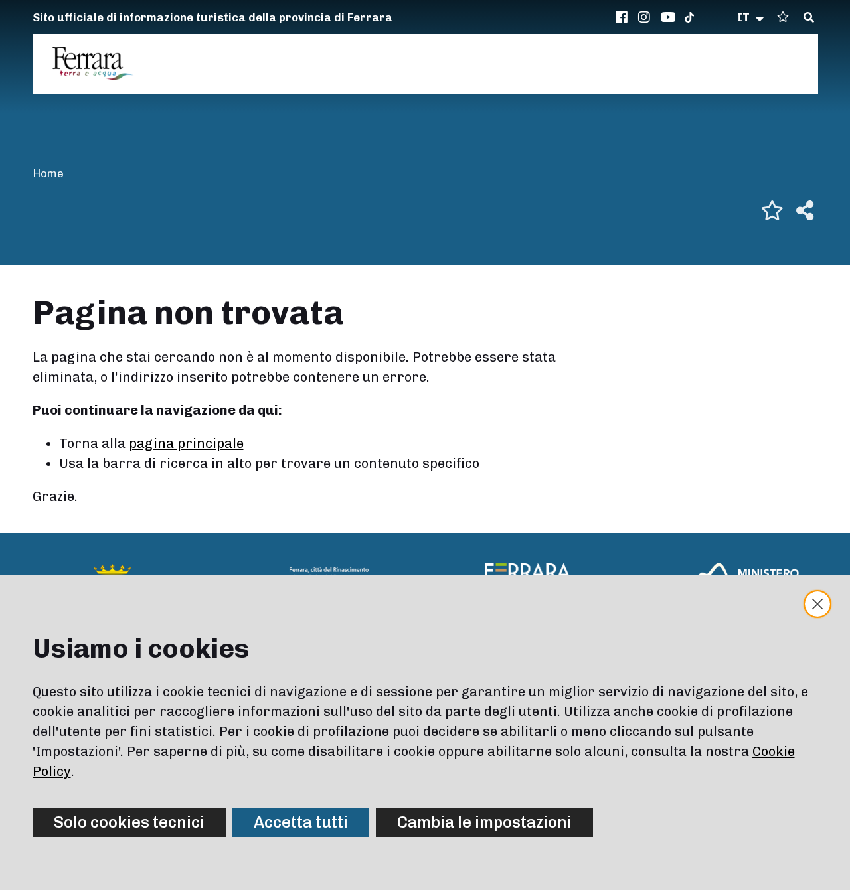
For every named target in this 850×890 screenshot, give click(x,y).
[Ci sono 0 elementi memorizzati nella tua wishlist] (783, 17)
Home (48, 173)
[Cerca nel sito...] (809, 18)
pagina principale (186, 443)
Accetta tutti (301, 822)
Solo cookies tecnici (129, 822)
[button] (751, 17)
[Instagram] (646, 17)
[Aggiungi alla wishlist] (772, 210)
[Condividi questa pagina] (804, 210)
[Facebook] (623, 17)
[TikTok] (689, 17)
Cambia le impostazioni (484, 822)
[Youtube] (668, 17)
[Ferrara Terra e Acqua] (99, 63)
